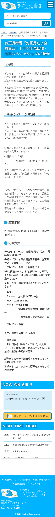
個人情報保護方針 (43, 480)
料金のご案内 (24, 480)
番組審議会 (20, 484)
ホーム (4, 32)
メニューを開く (50, 4)
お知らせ (13, 32)
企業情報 (8, 480)
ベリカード (36, 484)
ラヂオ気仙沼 (21, 6)
